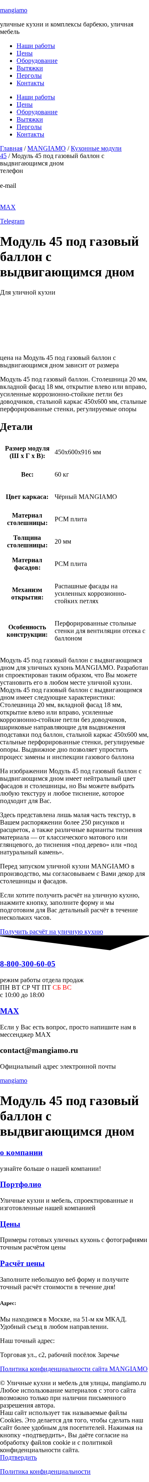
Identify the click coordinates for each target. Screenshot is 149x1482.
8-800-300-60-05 (22, 178)
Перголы (29, 75)
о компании (21, 1152)
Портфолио (20, 1184)
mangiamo (13, 10)
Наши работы (36, 45)
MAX (8, 207)
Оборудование (37, 60)
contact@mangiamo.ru (29, 193)
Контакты (30, 82)
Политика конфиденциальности (45, 1471)
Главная (11, 148)
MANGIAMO (46, 148)
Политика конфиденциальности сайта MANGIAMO (74, 1368)
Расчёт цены (22, 1263)
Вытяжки (30, 68)
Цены (25, 53)
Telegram (12, 221)
